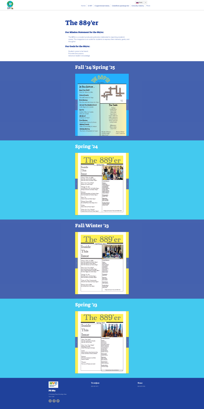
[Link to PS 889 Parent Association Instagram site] (50, 400)
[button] (102, 5)
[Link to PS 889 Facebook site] (54, 400)
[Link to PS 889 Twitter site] (58, 400)
